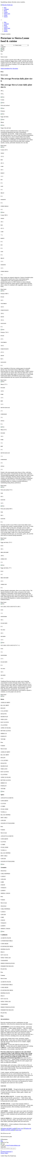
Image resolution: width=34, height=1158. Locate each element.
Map (5, 7)
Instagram (8, 1151)
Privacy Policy (4, 1153)
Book (5, 10)
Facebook (3, 1151)
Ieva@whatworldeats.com (13, 1145)
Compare (6, 9)
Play (2, 1141)
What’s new (7, 13)
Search (6, 16)
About (5, 15)
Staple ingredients (5, 68)
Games (6, 12)
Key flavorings (14, 68)
